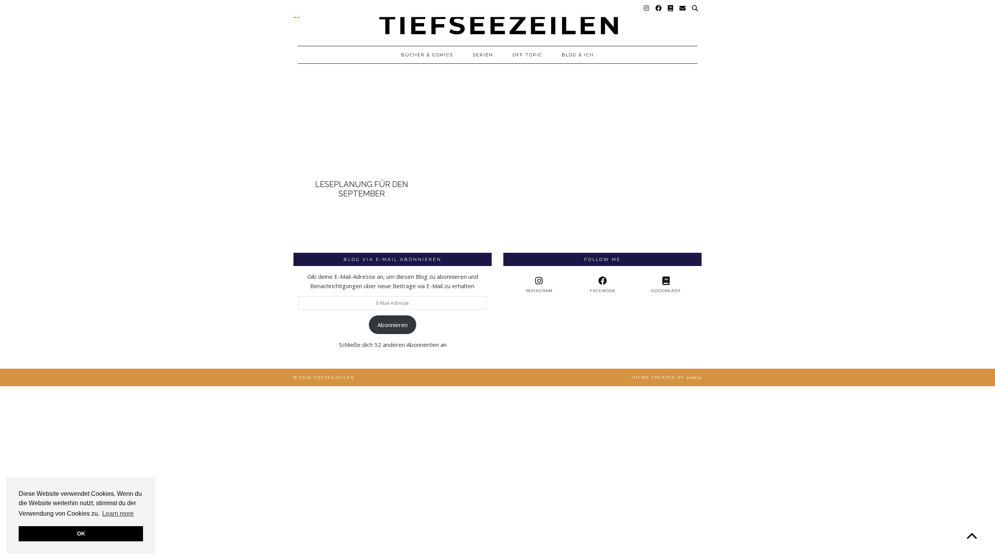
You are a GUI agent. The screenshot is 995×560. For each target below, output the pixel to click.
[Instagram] (647, 8)
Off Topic (527, 55)
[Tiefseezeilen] (497, 19)
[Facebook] (658, 8)
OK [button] (81, 533)
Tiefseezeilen (334, 377)
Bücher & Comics (427, 55)
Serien (483, 55)
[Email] (682, 8)
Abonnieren (392, 325)
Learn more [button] (118, 513)
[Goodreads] (671, 8)
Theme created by (666, 377)
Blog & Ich (578, 55)
